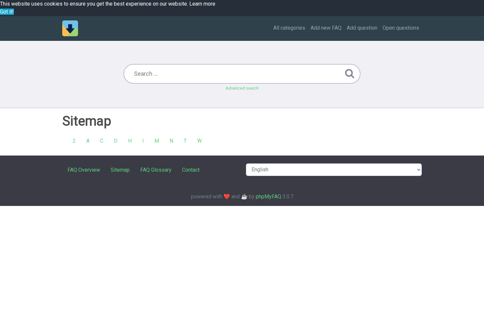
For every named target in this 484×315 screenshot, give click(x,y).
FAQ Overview (83, 170)
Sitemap (120, 170)
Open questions (401, 28)
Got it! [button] (7, 12)
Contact (191, 170)
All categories (289, 28)
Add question (362, 28)
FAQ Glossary (156, 170)
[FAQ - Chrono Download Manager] (70, 28)
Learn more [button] (202, 4)
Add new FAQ (325, 28)
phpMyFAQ (268, 196)
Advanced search (242, 88)
